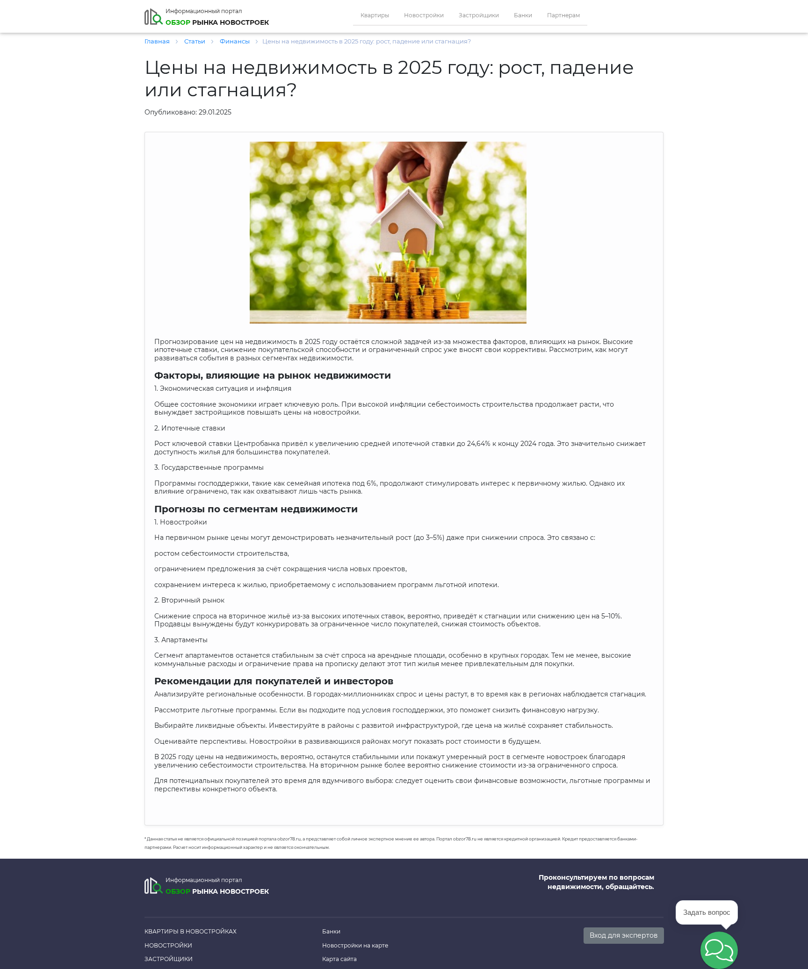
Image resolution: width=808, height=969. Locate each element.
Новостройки (424, 15)
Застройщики (479, 15)
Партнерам (563, 15)
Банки (523, 15)
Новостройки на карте (355, 945)
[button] (719, 950)
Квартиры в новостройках (190, 931)
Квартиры (375, 15)
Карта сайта (339, 958)
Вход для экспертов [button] (624, 935)
